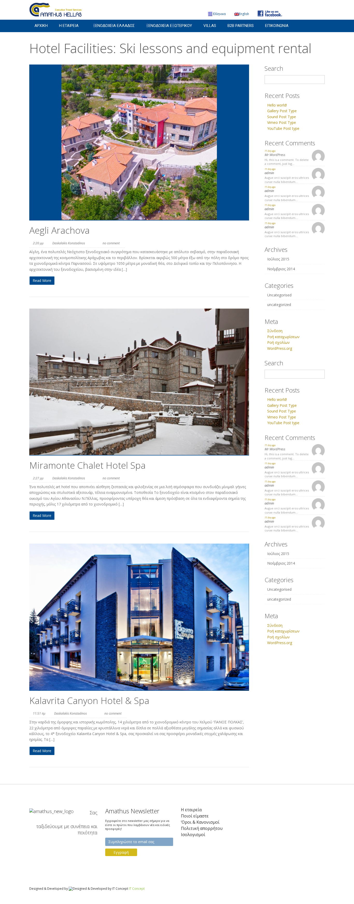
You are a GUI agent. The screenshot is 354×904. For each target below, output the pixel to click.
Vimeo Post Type (281, 122)
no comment (111, 243)
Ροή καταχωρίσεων (283, 336)
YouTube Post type (283, 128)
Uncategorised (279, 295)
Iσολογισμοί (193, 834)
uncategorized (279, 304)
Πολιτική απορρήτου (202, 828)
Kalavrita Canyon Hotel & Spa (89, 700)
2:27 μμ (38, 478)
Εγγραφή (121, 852)
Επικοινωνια (276, 25)
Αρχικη (41, 25)
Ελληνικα (219, 14)
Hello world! (277, 105)
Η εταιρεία (191, 810)
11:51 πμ (39, 713)
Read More (42, 280)
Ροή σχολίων (278, 342)
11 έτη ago (270, 151)
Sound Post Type (281, 116)
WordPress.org (279, 348)
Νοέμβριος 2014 (281, 268)
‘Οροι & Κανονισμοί (200, 822)
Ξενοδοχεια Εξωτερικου (169, 25)
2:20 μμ (38, 243)
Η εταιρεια (69, 25)
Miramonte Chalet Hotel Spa (87, 465)
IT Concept (137, 888)
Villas (209, 25)
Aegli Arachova (59, 230)
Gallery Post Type (282, 110)
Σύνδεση (274, 330)
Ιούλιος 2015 (278, 259)
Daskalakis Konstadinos (68, 243)
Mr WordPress (275, 154)
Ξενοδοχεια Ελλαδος (114, 25)
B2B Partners (241, 25)
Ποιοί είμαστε (195, 816)
